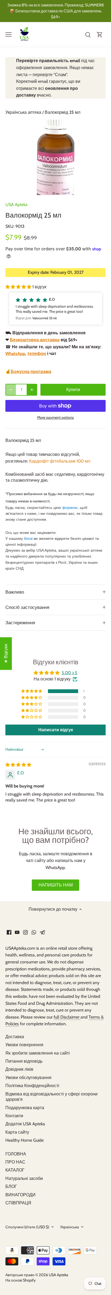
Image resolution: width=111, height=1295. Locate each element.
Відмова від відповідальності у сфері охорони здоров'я (51, 1096)
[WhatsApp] (34, 932)
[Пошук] (88, 34)
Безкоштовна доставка (35, 339)
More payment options (55, 418)
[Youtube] (17, 932)
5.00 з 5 (69, 672)
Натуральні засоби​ (24, 1178)
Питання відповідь (24, 1061)
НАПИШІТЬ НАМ (56, 885)
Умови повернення (24, 1044)
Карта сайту (17, 1132)
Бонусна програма (31, 371)
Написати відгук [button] (55, 729)
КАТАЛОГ (15, 1170)
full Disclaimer (67, 1017)
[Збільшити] (32, 389)
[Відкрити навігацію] (8, 34)
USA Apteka (16, 204)
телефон (36, 353)
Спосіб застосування (27, 607)
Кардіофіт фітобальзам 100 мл (59, 461)
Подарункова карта (24, 1107)
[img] (18, 764)
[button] (18, 286)
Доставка (14, 1036)
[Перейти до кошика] (99, 34)
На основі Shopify (20, 1280)
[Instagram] (25, 932)
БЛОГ (11, 1186)
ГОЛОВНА (15, 1153)
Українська (69, 1227)
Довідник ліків (19, 1069)
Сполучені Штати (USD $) (27, 1227)
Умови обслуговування (28, 1077)
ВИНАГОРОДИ (20, 1194)
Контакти (14, 1115)
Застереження (20, 622)
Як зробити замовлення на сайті (37, 1053)
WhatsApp (15, 353)
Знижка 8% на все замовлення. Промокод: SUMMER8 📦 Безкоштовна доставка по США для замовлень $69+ (55, 11)
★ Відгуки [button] (5, 653)
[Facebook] (9, 932)
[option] (55, 157)
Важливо (14, 592)
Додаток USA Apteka (25, 1123)
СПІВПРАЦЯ (18, 1202)
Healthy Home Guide (24, 1140)
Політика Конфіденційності (32, 1085)
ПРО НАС (15, 1162)
